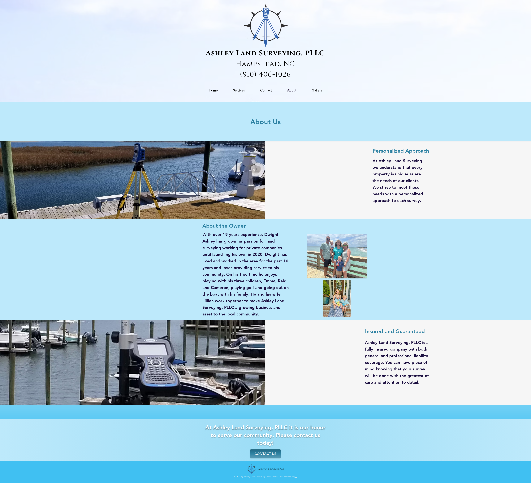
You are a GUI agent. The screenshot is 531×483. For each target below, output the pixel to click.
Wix (296, 477)
